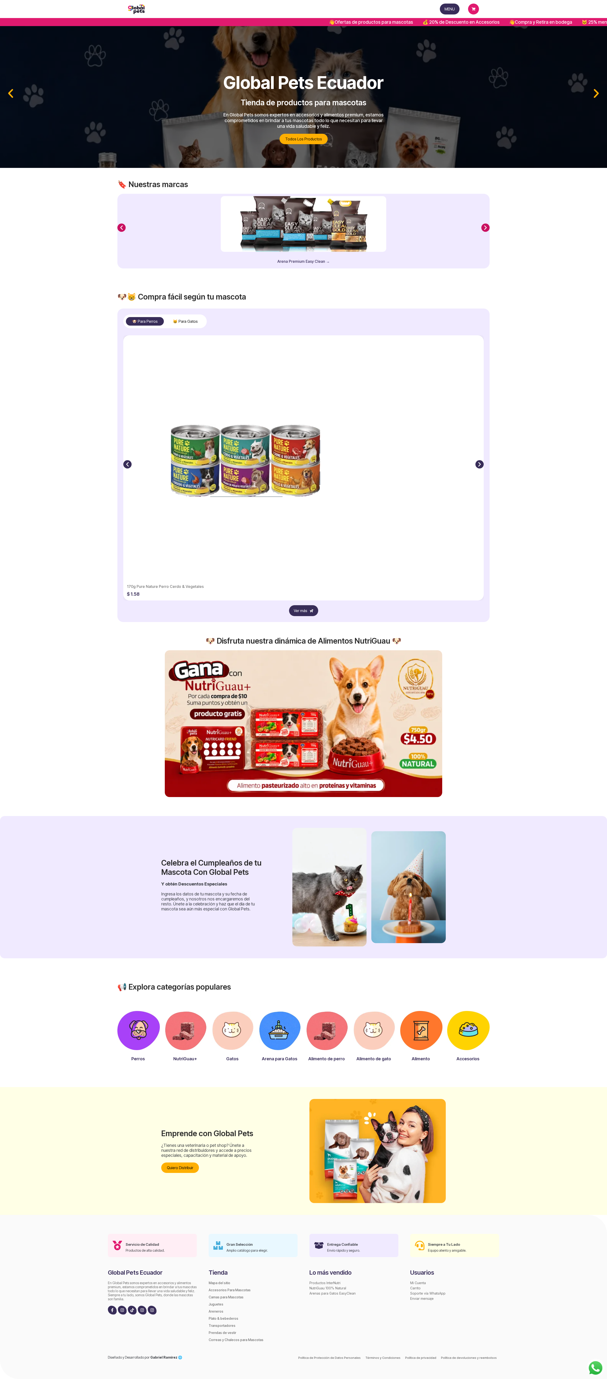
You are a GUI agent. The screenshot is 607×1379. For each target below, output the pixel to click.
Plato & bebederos (223, 1318)
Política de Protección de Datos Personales (329, 1358)
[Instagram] (122, 1310)
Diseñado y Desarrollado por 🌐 (145, 1357)
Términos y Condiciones (382, 1358)
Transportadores (222, 1326)
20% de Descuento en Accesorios (375, 22)
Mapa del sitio (219, 1283)
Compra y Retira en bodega (455, 22)
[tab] (145, 321)
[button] (11, 93)
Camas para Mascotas (226, 1297)
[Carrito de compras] (473, 9)
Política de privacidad (420, 1358)
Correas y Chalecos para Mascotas (236, 1340)
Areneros (216, 1311)
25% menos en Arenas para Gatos (535, 22)
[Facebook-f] (112, 1310)
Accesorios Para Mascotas (230, 1290)
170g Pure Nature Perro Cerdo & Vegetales (165, 586)
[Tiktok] (132, 1310)
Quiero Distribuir (180, 1167)
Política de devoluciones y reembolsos (469, 1358)
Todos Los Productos (303, 139)
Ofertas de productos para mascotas (286, 22)
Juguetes (216, 1304)
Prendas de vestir (222, 1333)
